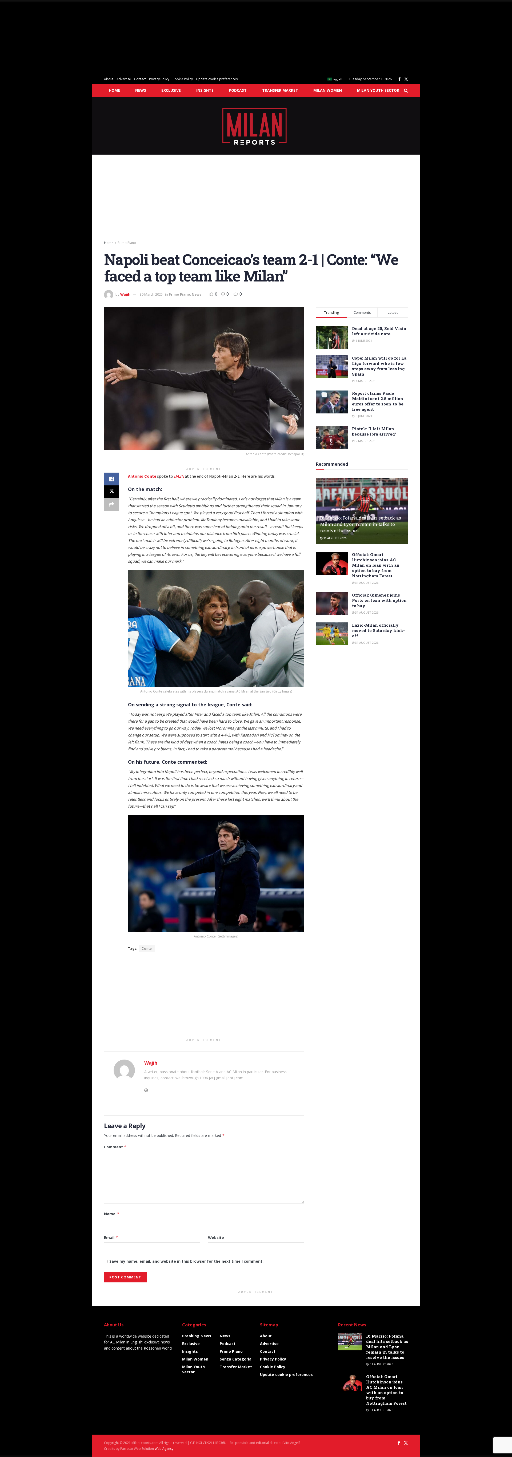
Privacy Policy (159, 79)
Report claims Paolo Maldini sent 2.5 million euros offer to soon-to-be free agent (377, 401)
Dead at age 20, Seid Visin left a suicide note (379, 331)
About (108, 79)
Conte (147, 948)
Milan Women (327, 90)
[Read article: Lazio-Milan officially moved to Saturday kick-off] (332, 633)
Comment (115, 1146)
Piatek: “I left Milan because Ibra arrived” (374, 431)
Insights (205, 90)
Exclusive (171, 90)
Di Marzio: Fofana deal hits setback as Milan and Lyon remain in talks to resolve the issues (360, 524)
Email (111, 1237)
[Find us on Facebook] (399, 79)
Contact (140, 79)
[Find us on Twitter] (406, 79)
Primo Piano (127, 242)
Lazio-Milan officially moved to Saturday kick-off (378, 630)
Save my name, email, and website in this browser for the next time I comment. (186, 1261)
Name (111, 1213)
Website (216, 1237)
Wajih (125, 294)
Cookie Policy (183, 79)
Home (114, 90)
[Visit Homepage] (256, 126)
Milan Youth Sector (378, 90)
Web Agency (164, 1448)
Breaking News (196, 1335)
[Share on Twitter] (111, 491)
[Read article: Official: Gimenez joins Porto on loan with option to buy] (332, 603)
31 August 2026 (334, 538)
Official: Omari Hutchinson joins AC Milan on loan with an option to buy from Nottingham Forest (375, 565)
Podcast (238, 90)
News (140, 90)
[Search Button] (406, 90)
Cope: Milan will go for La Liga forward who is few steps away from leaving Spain (379, 366)
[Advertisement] (160, 37)
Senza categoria (235, 1359)
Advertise (124, 79)
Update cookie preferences (217, 79)
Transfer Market (280, 90)
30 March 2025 (151, 294)
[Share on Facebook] (111, 479)
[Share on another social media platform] (111, 504)
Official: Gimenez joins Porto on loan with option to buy (379, 600)
